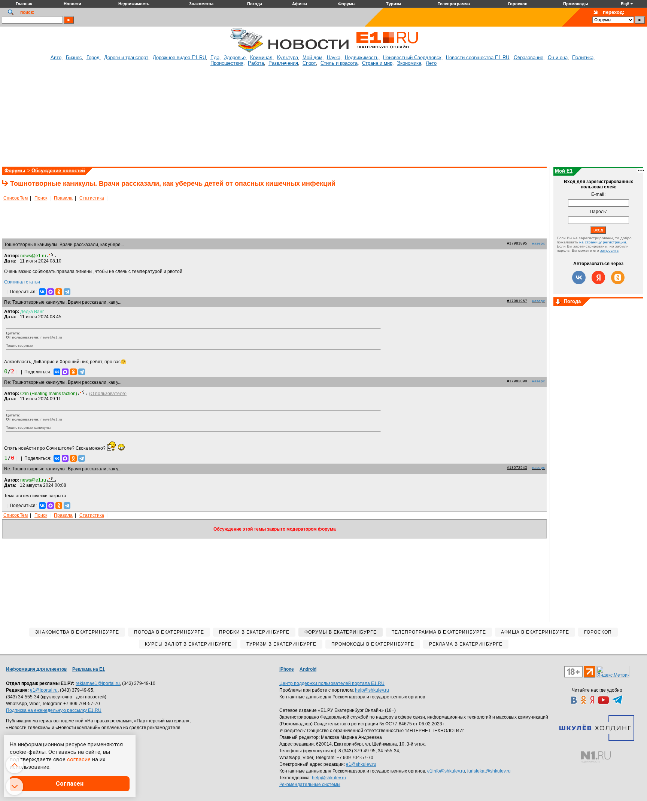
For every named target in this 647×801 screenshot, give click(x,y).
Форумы (14, 170)
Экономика (409, 63)
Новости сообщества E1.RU (477, 57)
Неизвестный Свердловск (412, 57)
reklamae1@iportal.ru (98, 683)
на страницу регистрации (602, 242)
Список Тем (15, 198)
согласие (79, 759)
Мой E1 (563, 171)
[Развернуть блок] (557, 302)
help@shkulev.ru (372, 690)
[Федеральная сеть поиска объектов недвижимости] (596, 757)
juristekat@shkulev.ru (489, 771)
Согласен (69, 783)
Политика (582, 57)
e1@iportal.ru (44, 690)
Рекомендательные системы (309, 784)
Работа (256, 63)
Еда (214, 57)
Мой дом (312, 57)
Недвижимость (362, 57)
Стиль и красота (339, 63)
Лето (431, 63)
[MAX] (50, 291)
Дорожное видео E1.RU (179, 57)
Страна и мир (377, 63)
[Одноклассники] (58, 291)
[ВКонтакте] (42, 291)
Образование (528, 57)
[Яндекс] (598, 277)
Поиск (40, 198)
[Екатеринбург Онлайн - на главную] (387, 51)
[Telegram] (67, 291)
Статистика (91, 198)
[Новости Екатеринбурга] (246, 51)
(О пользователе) (108, 393)
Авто (56, 57)
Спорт (309, 63)
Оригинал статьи (22, 282)
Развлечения (283, 63)
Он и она (558, 57)
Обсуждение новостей (58, 170)
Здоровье (235, 57)
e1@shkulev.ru (361, 764)
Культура (287, 57)
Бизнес (74, 57)
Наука (333, 57)
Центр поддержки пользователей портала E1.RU (332, 683)
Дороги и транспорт (126, 57)
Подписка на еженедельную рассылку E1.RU (53, 710)
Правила (63, 198)
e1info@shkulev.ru (446, 771)
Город (93, 57)
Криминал (261, 57)
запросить (609, 250)
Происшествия (226, 63)
